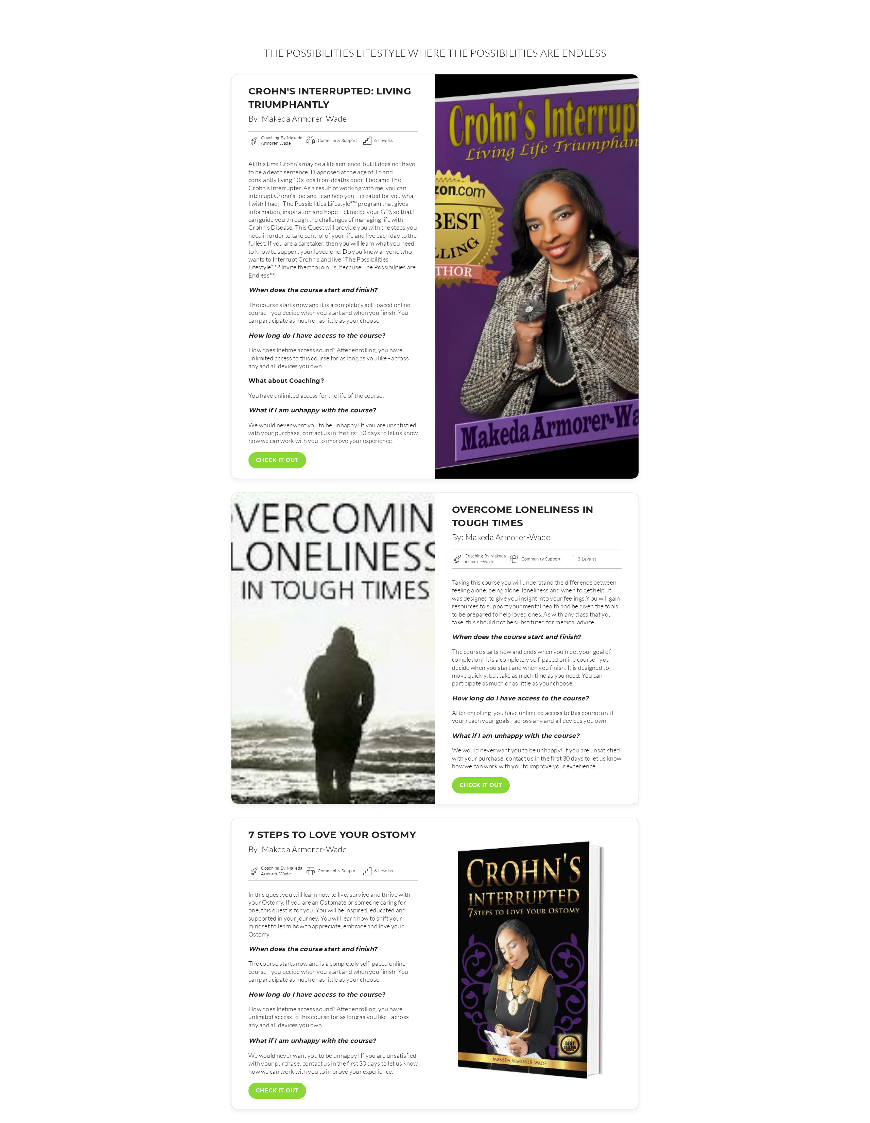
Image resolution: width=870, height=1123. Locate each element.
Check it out (277, 460)
